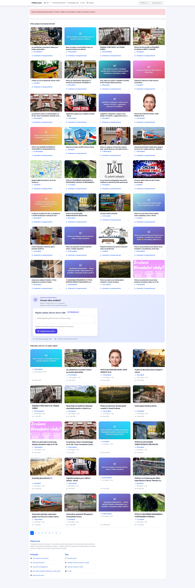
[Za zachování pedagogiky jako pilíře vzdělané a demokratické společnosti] (115, 175)
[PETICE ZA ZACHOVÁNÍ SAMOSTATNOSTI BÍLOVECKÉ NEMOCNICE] (80, 208)
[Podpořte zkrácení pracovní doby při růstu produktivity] (115, 242)
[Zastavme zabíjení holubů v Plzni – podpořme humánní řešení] (46, 275)
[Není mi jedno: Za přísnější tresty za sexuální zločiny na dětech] (80, 42)
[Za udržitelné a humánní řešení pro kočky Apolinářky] (46, 42)
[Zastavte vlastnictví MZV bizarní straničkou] (149, 76)
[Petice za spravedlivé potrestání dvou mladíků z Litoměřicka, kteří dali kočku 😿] (149, 242)
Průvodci (34, 554)
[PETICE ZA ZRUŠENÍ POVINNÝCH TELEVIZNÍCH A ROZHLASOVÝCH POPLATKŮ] (46, 142)
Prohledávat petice (59, 3)
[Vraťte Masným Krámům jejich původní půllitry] (46, 242)
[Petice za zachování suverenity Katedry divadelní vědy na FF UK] (149, 275)
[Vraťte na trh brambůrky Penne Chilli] (46, 75)
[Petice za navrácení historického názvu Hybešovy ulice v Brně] (149, 208)
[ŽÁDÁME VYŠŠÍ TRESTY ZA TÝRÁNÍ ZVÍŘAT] (115, 42)
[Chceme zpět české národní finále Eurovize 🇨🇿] (149, 175)
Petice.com (37, 3)
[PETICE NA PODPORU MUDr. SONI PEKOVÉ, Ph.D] (149, 109)
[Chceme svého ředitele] (115, 207)
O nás (82, 3)
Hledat (91, 3)
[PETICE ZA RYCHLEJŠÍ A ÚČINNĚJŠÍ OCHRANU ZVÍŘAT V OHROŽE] (149, 42)
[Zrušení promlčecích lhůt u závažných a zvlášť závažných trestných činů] (46, 208)
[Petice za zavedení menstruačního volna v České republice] (80, 242)
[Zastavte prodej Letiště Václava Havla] (80, 141)
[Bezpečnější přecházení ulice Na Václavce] (46, 175)
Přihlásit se (144, 3)
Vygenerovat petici (47, 331)
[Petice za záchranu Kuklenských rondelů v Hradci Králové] (115, 275)
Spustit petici (157, 3)
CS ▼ (48, 3)
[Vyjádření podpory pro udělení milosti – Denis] (80, 109)
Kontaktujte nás (73, 3)
